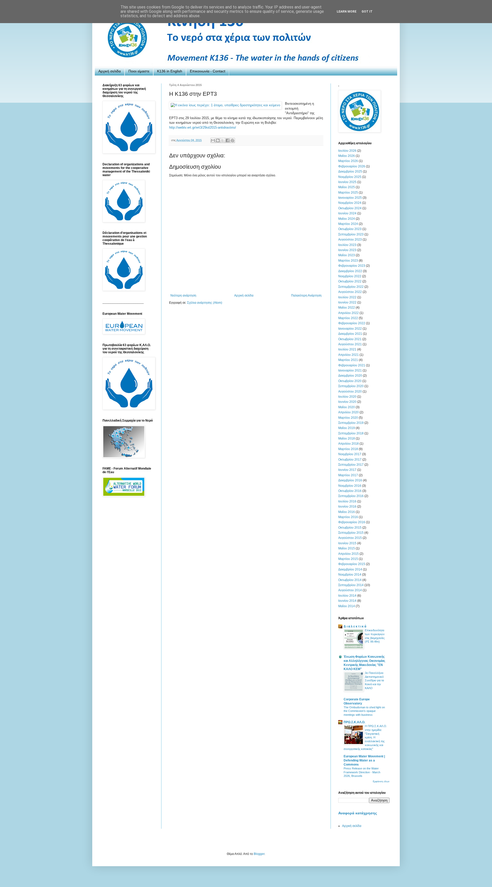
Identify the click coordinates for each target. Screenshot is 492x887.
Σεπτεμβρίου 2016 (351, 496)
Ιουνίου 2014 (347, 601)
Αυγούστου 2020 (350, 391)
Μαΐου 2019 (346, 428)
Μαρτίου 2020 (348, 417)
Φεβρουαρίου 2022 (351, 323)
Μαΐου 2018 (346, 438)
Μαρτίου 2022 (348, 318)
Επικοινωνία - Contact (207, 71)
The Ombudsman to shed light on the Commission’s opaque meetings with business (364, 711)
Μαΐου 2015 (346, 548)
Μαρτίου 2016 (348, 517)
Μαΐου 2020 (346, 407)
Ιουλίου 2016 (347, 501)
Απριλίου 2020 (348, 412)
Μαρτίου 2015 (348, 559)
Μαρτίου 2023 (348, 260)
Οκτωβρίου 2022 (350, 281)
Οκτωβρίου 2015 (350, 527)
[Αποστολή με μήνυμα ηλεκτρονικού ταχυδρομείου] (213, 140)
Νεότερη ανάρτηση (183, 295)
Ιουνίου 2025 (347, 182)
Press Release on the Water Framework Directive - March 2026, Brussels (362, 772)
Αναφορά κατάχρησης (357, 813)
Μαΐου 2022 (346, 307)
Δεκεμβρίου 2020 (350, 375)
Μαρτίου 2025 (348, 192)
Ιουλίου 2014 (347, 595)
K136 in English (169, 71)
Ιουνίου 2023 (347, 250)
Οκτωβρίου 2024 (350, 208)
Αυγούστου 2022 (350, 292)
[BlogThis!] (217, 140)
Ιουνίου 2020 (347, 402)
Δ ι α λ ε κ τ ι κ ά (355, 626)
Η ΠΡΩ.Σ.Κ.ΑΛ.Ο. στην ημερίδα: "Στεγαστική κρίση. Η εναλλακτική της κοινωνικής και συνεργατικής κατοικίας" (365, 737)
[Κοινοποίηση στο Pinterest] (232, 140)
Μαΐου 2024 (346, 219)
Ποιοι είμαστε (138, 71)
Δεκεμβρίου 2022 (350, 271)
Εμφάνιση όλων (381, 781)
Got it (367, 11)
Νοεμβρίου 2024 (349, 203)
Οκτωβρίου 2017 (350, 459)
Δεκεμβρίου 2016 (350, 480)
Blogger (259, 854)
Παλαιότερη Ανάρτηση (306, 295)
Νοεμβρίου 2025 (349, 177)
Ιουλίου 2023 (347, 245)
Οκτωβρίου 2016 (350, 491)
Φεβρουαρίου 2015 (351, 564)
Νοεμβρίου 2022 (349, 276)
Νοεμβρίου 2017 (349, 454)
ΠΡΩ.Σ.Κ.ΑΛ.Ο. (354, 722)
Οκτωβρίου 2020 (350, 381)
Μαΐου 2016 (346, 512)
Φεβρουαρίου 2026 (351, 166)
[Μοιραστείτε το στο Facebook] (227, 140)
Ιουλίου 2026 (347, 150)
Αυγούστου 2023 (350, 239)
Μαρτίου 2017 (348, 475)
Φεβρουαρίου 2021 (351, 365)
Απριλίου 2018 (348, 443)
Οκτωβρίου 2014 (350, 580)
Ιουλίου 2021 (347, 349)
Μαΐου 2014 (346, 606)
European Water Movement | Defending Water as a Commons (364, 760)
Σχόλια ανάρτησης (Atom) (204, 302)
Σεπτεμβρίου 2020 (351, 386)
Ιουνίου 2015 (347, 543)
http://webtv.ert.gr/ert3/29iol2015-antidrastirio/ (202, 127)
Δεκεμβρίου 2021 (350, 334)
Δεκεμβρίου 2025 (350, 171)
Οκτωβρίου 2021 (350, 339)
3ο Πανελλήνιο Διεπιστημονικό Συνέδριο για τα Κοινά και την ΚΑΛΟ (374, 680)
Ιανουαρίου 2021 (350, 370)
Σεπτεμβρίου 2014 (351, 585)
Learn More (346, 11)
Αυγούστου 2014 (350, 590)
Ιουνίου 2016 (347, 506)
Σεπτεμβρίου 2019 (351, 423)
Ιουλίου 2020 (347, 396)
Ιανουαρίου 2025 (350, 197)
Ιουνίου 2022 (347, 302)
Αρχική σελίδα (109, 71)
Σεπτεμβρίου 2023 (351, 234)
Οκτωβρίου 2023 (350, 229)
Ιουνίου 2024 (347, 213)
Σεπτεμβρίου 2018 (351, 433)
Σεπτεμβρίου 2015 (351, 533)
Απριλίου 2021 (348, 355)
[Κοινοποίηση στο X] (222, 140)
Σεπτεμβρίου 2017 (351, 464)
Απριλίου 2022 (348, 313)
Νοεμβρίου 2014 (349, 574)
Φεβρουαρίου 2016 (351, 522)
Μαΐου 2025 (346, 187)
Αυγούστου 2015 (350, 538)
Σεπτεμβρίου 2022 (351, 287)
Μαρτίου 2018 (348, 449)
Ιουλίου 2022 (347, 297)
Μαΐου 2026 (346, 156)
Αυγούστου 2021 (350, 344)
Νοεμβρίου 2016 (349, 486)
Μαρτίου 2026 (348, 161)
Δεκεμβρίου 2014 (350, 569)
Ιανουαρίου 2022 (350, 328)
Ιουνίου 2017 (347, 470)
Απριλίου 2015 (348, 554)
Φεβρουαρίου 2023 (351, 266)
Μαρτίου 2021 (348, 360)
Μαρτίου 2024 (348, 224)
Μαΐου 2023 (346, 255)
